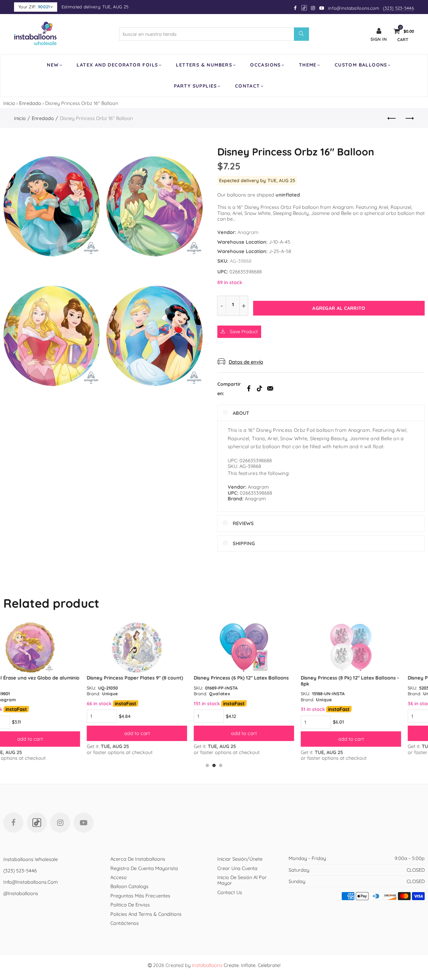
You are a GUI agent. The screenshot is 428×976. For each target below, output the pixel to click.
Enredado (30, 103)
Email (270, 388)
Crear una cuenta (237, 868)
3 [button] (220, 765)
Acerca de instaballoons (137, 859)
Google (304, 8)
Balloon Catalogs (129, 886)
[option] (53, 688)
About (241, 413)
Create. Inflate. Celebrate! (236, 965)
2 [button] (214, 765)
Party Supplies (195, 86)
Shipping (244, 543)
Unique (27, 693)
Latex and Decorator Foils (117, 65)
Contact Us (229, 892)
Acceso (118, 877)
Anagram (247, 232)
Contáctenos (124, 923)
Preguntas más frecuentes (140, 895)
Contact (247, 86)
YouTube (84, 823)
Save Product (243, 332)
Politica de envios (130, 904)
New (53, 65)
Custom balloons (361, 65)
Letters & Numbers (204, 65)
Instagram (60, 823)
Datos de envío (246, 362)
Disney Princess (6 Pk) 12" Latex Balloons (157, 678)
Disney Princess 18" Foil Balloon (361, 678)
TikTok (259, 388)
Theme (308, 65)
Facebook (249, 388)
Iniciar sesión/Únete (239, 859)
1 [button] (207, 765)
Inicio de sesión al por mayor (242, 880)
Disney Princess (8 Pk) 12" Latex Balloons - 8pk (266, 681)
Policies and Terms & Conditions (146, 914)
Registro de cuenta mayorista (144, 868)
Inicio (9, 103)
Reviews (243, 523)
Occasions (265, 65)
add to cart (54, 733)
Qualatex (136, 693)
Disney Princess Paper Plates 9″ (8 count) (51, 678)
